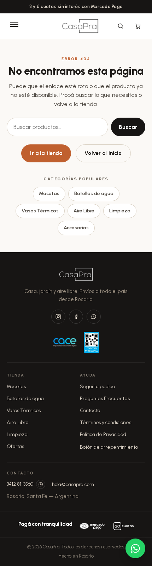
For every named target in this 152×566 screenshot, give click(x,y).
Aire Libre (84, 211)
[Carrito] (137, 26)
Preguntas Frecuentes (105, 399)
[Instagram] (58, 317)
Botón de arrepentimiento (109, 447)
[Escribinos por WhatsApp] (40, 484)
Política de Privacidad (103, 434)
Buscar (128, 127)
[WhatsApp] (94, 317)
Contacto (90, 410)
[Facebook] (76, 317)
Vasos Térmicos (40, 211)
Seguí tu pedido (97, 387)
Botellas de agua (93, 194)
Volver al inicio (103, 153)
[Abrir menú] (14, 26)
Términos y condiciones (105, 422)
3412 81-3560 (20, 484)
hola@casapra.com (73, 484)
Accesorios (76, 228)
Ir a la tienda (46, 153)
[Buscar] (120, 26)
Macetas (49, 194)
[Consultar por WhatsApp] (135, 548)
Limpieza (119, 211)
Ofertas (15, 446)
